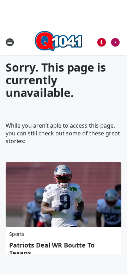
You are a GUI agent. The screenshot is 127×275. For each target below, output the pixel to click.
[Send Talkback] (101, 42)
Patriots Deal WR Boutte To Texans (52, 249)
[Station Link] (58, 42)
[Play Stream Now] (115, 42)
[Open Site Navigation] (10, 42)
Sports (16, 234)
